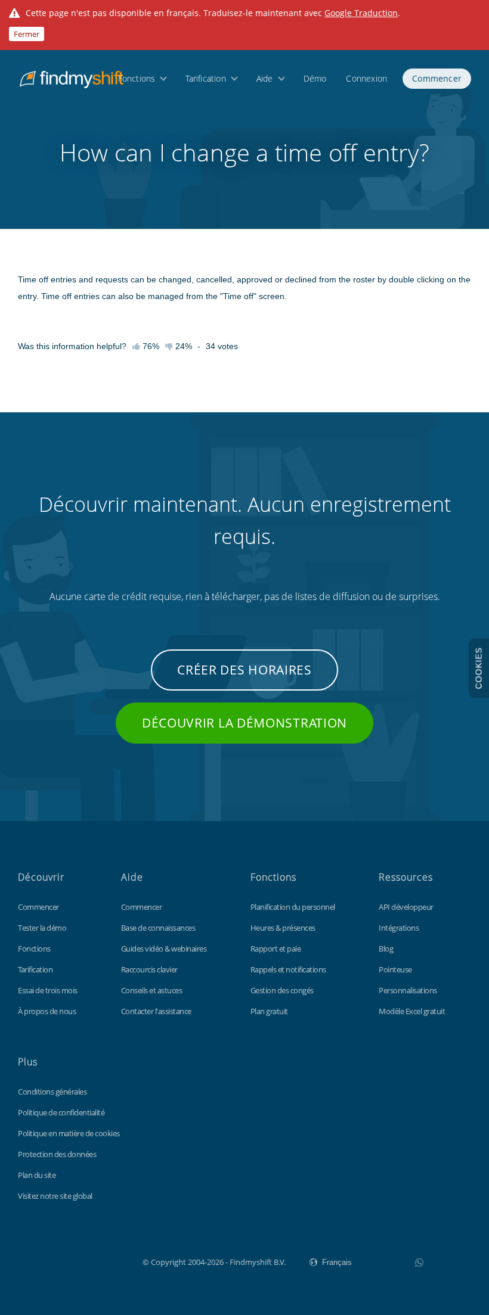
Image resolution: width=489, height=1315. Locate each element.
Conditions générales (52, 1091)
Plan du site (36, 1175)
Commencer (437, 78)
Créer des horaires (244, 669)
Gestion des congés (282, 990)
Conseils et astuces (151, 990)
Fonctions (137, 78)
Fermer (26, 34)
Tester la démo (42, 927)
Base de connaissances (158, 927)
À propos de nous (47, 1011)
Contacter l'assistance (156, 1011)
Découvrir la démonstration (244, 722)
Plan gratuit (269, 1011)
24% (182, 346)
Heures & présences (282, 927)
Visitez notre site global (55, 1195)
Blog (386, 948)
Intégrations (399, 927)
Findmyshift (82, 1260)
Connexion (366, 78)
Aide (264, 78)
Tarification (205, 78)
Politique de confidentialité (61, 1112)
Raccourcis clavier (149, 969)
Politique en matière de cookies (69, 1133)
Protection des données (57, 1154)
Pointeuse (395, 969)
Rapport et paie (275, 948)
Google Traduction (361, 12)
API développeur (406, 906)
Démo (315, 78)
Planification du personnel (292, 906)
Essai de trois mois (48, 990)
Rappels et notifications (288, 969)
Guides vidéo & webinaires (164, 948)
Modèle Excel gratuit (412, 1011)
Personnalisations (408, 990)
